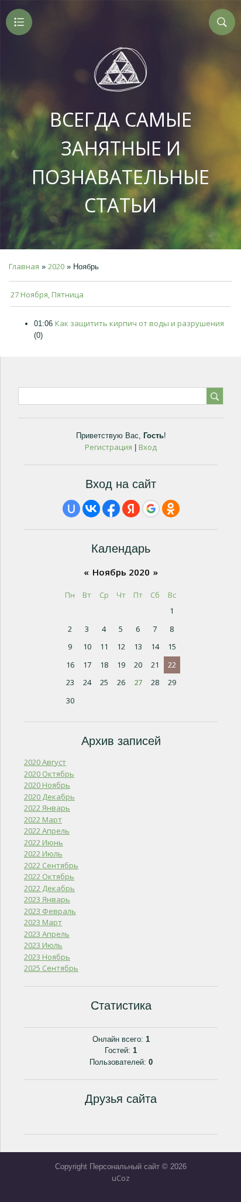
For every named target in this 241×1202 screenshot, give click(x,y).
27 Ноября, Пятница (47, 294)
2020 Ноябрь (47, 785)
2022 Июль (43, 853)
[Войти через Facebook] (111, 508)
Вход (148, 447)
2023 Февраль (50, 911)
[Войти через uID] (71, 508)
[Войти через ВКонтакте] (91, 508)
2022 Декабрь (49, 888)
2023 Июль (43, 945)
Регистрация (108, 447)
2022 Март (43, 819)
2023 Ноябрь (47, 957)
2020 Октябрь (49, 773)
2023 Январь (47, 899)
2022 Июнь (43, 842)
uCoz (121, 1178)
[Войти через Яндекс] (131, 508)
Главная (24, 266)
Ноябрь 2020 (121, 572)
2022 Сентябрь (51, 865)
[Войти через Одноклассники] (171, 508)
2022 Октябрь (49, 876)
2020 (56, 266)
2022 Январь (47, 808)
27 (138, 682)
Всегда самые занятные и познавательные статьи (120, 162)
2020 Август (45, 762)
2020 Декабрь (49, 796)
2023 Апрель (47, 934)
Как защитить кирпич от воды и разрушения (139, 323)
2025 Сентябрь (51, 968)
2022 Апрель (47, 830)
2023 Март (43, 922)
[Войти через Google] (151, 508)
